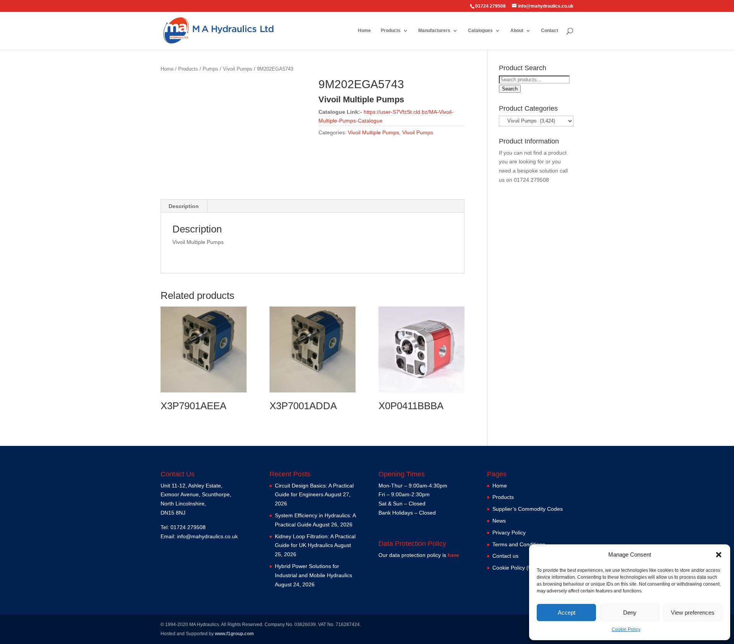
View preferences (693, 612)
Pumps (210, 69)
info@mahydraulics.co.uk (207, 536)
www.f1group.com (234, 633)
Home (364, 30)
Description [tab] (184, 206)
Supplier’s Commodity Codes (527, 509)
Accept (566, 612)
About (516, 30)
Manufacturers (434, 30)
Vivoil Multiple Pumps (373, 132)
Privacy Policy (509, 532)
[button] (719, 554)
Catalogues (480, 30)
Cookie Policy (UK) (515, 568)
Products (391, 30)
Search (510, 89)
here (453, 555)
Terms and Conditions (518, 544)
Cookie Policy (626, 629)
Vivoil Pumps (237, 69)
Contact (549, 30)
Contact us (505, 556)
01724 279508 (531, 180)
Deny (630, 612)
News (499, 521)
